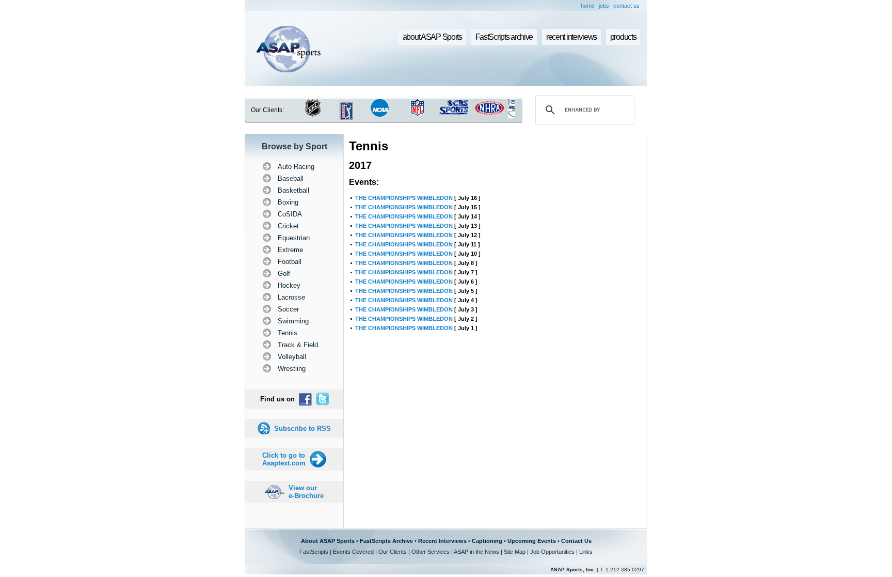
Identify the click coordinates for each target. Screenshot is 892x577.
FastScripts (313, 552)
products (623, 37)
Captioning (487, 541)
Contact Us (576, 541)
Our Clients (392, 552)
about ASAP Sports (432, 37)
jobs (604, 6)
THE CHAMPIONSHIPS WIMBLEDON (404, 198)
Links (586, 552)
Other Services (430, 552)
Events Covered (353, 552)
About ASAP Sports (328, 541)
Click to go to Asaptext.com (284, 459)
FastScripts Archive (386, 541)
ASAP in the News (476, 552)
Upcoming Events (531, 541)
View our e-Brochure (306, 492)
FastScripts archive (504, 37)
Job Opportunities (552, 552)
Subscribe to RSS (302, 428)
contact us (626, 6)
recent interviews (571, 37)
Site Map (514, 552)
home (588, 6)
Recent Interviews (442, 541)
